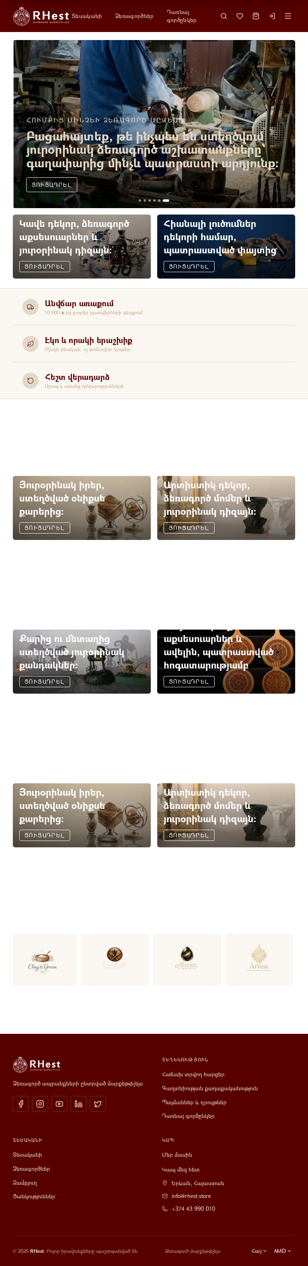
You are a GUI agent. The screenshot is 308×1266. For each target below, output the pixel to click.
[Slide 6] (166, 200)
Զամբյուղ (25, 1182)
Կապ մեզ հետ (181, 1169)
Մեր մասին (177, 1154)
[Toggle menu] (288, 16)
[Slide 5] (159, 200)
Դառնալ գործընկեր (182, 16)
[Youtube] (59, 1104)
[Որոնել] (224, 16)
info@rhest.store (191, 1196)
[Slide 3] (149, 200)
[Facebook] (21, 1104)
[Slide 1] (140, 200)
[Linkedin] (79, 1104)
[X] (98, 1104)
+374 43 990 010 (193, 1208)
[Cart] (256, 16)
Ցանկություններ (34, 1196)
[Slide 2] (145, 200)
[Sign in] (272, 16)
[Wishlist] (240, 16)
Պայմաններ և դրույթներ (194, 1102)
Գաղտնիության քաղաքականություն (210, 1088)
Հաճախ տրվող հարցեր (193, 1074)
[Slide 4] (154, 200)
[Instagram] (40, 1104)
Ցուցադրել (51, 185)
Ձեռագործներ (134, 16)
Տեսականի (87, 16)
